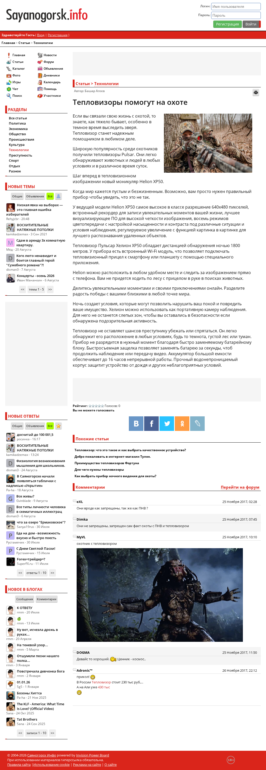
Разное (15, 171)
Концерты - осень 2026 (35, 275)
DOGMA (83, 652)
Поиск (17, 95)
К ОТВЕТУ (24, 607)
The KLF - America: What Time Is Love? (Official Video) (40, 706)
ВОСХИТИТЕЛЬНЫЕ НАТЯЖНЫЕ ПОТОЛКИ (35, 227)
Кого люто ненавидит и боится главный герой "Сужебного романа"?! (31, 260)
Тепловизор (102, 682)
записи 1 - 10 (36, 733)
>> (50, 289)
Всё (50, 196)
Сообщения (24, 599)
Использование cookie (51, 764)
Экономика (18, 128)
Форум (49, 62)
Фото (16, 75)
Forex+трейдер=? (31, 559)
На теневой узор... (32, 645)
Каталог (18, 68)
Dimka (82, 519)
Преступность (20, 155)
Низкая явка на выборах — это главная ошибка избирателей (34, 210)
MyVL (81, 537)
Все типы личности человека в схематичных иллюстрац (41, 509)
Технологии (43, 43)
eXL (80, 501)
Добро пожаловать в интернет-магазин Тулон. (113, 456)
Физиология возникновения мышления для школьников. (40, 463)
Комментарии (46, 599)
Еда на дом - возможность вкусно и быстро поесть (38, 535)
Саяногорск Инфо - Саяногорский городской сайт (47, 15)
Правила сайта (19, 764)
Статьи (24, 43)
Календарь (52, 82)
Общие (17, 196)
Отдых (14, 166)
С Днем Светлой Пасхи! (35, 548)
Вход (40, 35)
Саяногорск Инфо (41, 755)
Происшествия (21, 139)
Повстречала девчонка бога (41, 671)
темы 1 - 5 (36, 289)
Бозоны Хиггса (29, 693)
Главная (8, 43)
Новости (50, 55)
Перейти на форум (240, 487)
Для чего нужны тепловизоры (99, 469)
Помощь (50, 89)
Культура (17, 144)
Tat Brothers (27, 719)
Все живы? (25, 496)
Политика (17, 123)
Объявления (53, 68)
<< (22, 289)
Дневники (52, 75)
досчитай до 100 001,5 (35, 434)
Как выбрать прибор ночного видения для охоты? (115, 476)
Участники (52, 95)
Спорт (14, 160)
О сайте (110, 764)
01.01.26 (23, 682)
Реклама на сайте (87, 764)
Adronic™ (84, 670)
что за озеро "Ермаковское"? (41, 522)
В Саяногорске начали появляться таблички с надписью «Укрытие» (31, 481)
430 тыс (104, 687)
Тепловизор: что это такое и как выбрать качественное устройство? (130, 450)
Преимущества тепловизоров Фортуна (107, 463)
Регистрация (227, 24)
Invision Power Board (92, 755)
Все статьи (18, 118)
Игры (16, 82)
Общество (17, 134)
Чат (15, 89)
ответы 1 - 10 (36, 573)
